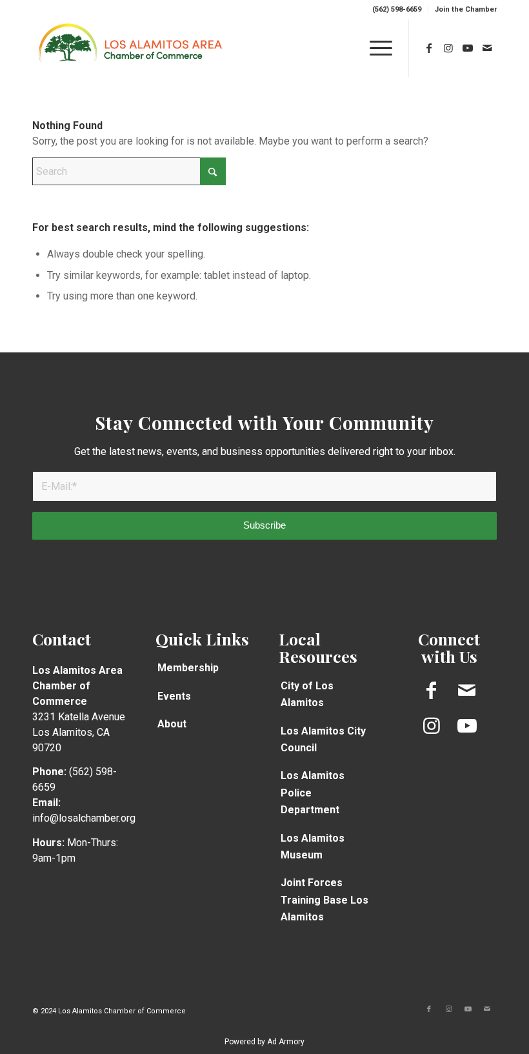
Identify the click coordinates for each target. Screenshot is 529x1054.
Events (174, 696)
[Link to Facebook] (429, 47)
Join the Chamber (466, 9)
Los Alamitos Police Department (312, 792)
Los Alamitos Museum (312, 846)
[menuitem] (397, 9)
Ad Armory (285, 1041)
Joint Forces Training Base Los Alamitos (324, 900)
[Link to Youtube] (467, 47)
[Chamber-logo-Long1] (130, 48)
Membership (188, 668)
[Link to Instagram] (448, 47)
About (171, 724)
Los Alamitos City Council (323, 739)
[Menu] (374, 48)
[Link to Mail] (487, 47)
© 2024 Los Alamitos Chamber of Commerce (109, 1011)
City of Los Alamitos (307, 694)
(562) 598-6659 (396, 9)
